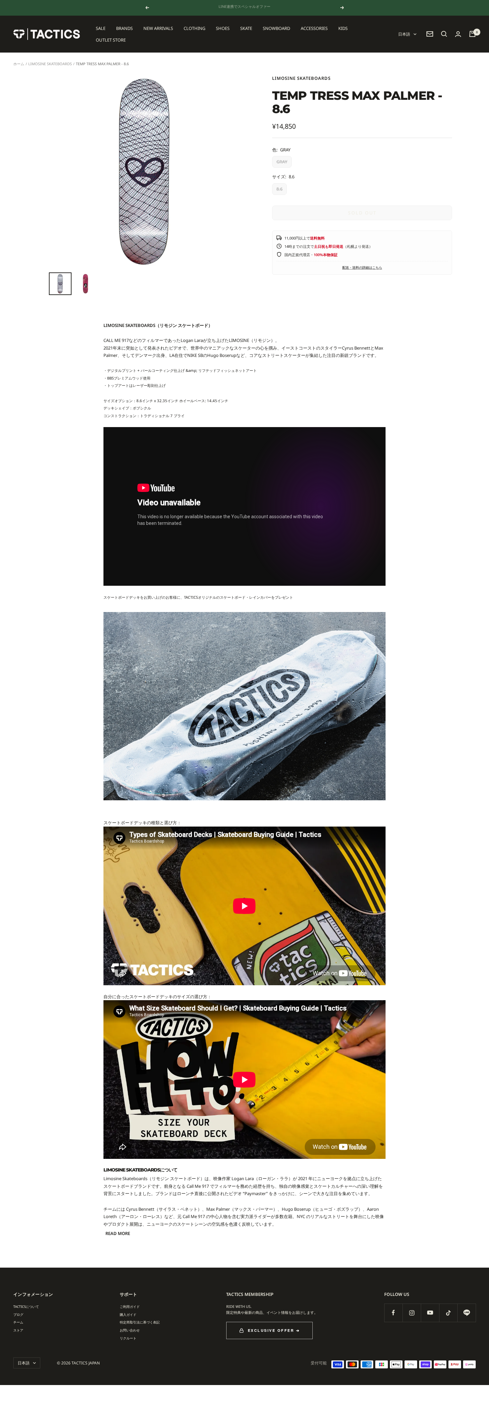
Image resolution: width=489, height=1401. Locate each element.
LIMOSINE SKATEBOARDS (50, 63)
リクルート (128, 1338)
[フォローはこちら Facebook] (393, 1313)
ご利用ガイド (130, 1306)
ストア (18, 1330)
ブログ (18, 1314)
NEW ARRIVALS (158, 28)
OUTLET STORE (111, 40)
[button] (444, 34)
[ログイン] (458, 34)
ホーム (18, 63)
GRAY (281, 162)
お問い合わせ (130, 1330)
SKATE (246, 28)
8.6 (279, 189)
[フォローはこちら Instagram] (412, 1313)
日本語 (404, 34)
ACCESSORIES (314, 28)
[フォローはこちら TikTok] (448, 1313)
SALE (100, 28)
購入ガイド (128, 1314)
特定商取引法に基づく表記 (140, 1322)
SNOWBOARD (276, 28)
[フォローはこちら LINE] (466, 1313)
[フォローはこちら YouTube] (430, 1313)
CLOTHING (194, 28)
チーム (18, 1322)
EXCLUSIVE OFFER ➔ (274, 1330)
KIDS (343, 28)
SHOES (223, 28)
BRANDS (124, 28)
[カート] (472, 34)
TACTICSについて (26, 1306)
